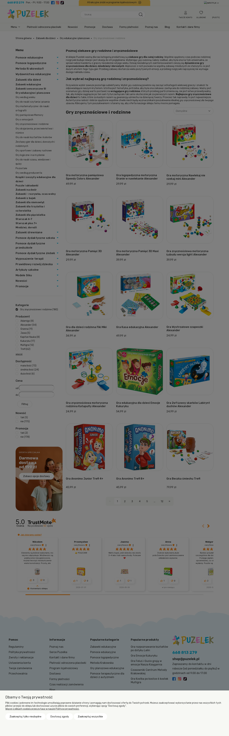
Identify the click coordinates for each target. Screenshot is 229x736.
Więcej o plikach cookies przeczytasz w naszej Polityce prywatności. (42, 709)
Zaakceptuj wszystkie (90, 716)
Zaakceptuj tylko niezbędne (25, 716)
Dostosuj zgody (59, 716)
